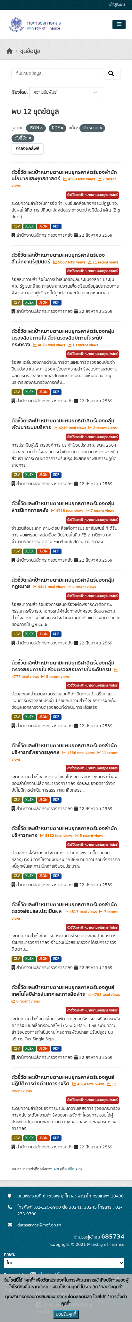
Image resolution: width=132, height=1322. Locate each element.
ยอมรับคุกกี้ (66, 1314)
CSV (17, 226)
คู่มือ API (74, 1169)
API (56, 1169)
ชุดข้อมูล (30, 51)
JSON (43, 226)
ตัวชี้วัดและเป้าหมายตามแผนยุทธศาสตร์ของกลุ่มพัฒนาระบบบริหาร (63, 424)
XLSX (29, 226)
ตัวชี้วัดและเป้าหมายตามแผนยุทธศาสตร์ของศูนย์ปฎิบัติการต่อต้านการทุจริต (63, 1080)
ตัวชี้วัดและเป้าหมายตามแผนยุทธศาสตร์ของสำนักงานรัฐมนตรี (58, 258)
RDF (56, 226)
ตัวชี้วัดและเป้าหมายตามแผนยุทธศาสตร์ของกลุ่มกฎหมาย (63, 583)
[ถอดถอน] (41, 128)
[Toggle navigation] (119, 24)
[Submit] (111, 73)
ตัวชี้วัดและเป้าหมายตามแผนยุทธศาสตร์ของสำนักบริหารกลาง (64, 831)
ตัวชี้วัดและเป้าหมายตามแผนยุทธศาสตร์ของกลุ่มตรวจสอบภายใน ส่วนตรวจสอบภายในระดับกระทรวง (63, 338)
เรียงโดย (19, 92)
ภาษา (9, 1254)
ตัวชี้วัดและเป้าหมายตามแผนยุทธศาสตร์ (92, 195)
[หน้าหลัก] (9, 51)
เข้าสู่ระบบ (117, 5)
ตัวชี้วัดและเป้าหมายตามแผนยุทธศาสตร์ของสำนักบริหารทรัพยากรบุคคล (64, 749)
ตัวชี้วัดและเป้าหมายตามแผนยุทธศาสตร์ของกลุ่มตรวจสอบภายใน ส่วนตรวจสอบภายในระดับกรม (63, 666)
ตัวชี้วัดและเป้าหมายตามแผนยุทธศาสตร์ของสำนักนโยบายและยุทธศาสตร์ (64, 175)
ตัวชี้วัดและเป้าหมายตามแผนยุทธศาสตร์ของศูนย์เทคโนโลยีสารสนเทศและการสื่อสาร (63, 990)
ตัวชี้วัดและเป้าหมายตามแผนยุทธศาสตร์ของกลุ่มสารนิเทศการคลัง (63, 506)
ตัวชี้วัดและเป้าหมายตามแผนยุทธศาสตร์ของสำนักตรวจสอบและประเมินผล (64, 908)
